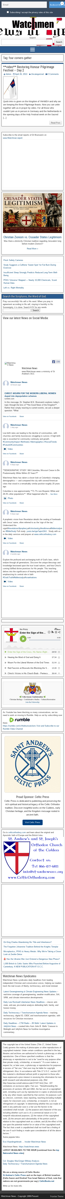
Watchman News (18, 382)
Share (22, 416)
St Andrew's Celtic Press (14, 1175)
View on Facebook (9, 416)
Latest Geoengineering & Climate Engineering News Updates (30, 991)
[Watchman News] (10, 364)
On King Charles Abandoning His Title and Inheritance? (27, 942)
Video (10, 449)
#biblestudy (55, 528)
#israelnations (31, 577)
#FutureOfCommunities (13, 445)
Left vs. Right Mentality (13, 288)
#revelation (13, 528)
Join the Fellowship (32, 702)
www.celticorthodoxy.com (45, 534)
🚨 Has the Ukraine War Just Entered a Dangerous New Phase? (31, 959)
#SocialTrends (50, 442)
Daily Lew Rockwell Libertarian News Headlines (24, 1002)
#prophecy (23, 528)
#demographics (37, 442)
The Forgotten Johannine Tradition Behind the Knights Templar (30, 947)
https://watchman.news (29, 1146)
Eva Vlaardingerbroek (12, 1142)
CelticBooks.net (46, 1181)
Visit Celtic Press (32, 822)
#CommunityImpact (11, 442)
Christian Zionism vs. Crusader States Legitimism (32, 237)
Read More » (32, 248)
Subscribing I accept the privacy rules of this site (31, 12)
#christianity (34, 528)
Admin (8, 74)
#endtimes (44, 528)
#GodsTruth (8, 577)
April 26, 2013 (21, 74)
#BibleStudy (11, 531)
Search (32, 38)
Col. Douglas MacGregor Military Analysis (21, 1161)
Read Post (55, 123)
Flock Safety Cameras (13, 260)
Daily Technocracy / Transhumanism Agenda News (26, 1013)
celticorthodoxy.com (17, 832)
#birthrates (25, 442)
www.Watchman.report (12, 138)
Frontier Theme (56, 1196)
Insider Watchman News (35, 1142)
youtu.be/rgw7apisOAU (37, 531)
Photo (10, 498)
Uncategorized (37, 74)
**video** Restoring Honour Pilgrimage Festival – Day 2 (28, 68)
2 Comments (53, 74)
